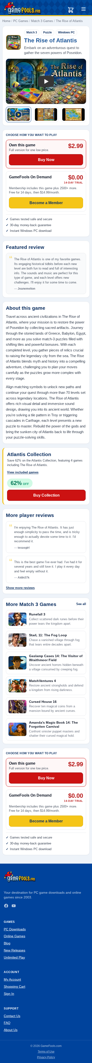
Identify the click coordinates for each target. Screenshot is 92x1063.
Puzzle (47, 32)
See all (81, 604)
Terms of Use (46, 1051)
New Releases (14, 950)
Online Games (14, 936)
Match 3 (31, 32)
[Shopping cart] (71, 10)
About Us (10, 1030)
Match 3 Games (42, 21)
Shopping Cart (14, 986)
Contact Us (12, 1016)
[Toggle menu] (83, 9)
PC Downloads (15, 929)
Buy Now (46, 778)
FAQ (7, 1023)
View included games (22, 472)
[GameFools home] (22, 8)
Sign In (9, 994)
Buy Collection (46, 495)
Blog (7, 943)
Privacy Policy (46, 1057)
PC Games (20, 21)
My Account (12, 979)
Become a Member (46, 821)
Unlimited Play (14, 957)
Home (6, 21)
